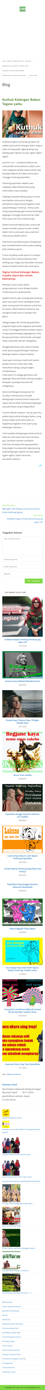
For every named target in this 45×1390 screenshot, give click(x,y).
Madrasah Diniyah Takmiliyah (12, 1324)
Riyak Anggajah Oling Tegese (22, 928)
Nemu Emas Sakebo (22, 775)
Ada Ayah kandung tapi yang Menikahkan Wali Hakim (21, 1181)
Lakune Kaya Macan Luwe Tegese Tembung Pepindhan (22, 857)
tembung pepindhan (13, 1074)
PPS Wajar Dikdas (8, 1341)
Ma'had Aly (6, 1319)
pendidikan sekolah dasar (16, 1096)
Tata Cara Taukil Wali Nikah (11, 1226)
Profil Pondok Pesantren (11, 1350)
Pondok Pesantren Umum (11, 1337)
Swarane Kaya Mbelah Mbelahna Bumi (22, 681)
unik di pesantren (8, 1367)
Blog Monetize (7, 1302)
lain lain (5, 1315)
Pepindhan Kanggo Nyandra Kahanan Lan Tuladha (22, 815)
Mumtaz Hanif (9, 1084)
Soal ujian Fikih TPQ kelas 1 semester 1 (16, 1271)
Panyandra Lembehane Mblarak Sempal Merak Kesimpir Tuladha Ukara (22, 1010)
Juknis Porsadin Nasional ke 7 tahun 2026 (16, 1177)
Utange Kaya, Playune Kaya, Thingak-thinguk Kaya (22, 721)
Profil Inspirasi (7, 1346)
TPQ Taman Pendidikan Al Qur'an (14, 1359)
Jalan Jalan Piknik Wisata (10, 1311)
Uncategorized (7, 1363)
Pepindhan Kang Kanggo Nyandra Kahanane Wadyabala (22, 885)
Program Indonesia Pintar (11, 1354)
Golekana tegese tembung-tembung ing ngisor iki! (23, 640)
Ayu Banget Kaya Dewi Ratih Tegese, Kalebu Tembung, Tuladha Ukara (22, 969)
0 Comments (9, 1099)
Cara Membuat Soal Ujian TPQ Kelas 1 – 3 (16, 1293)
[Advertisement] (22, 38)
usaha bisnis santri (8, 1372)
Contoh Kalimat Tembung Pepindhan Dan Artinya (22, 870)
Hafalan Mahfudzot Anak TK (12, 1118)
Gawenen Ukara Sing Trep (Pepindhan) (22, 1064)
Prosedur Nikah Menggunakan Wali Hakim (17, 1203)
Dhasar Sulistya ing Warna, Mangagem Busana (18, 1248)
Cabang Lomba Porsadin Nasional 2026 (16, 1154)
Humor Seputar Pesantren (11, 1306)
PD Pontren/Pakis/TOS (10, 1328)
